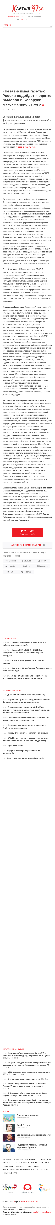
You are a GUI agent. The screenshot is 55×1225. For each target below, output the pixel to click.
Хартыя (27, 8)
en (26, 19)
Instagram (43, 566)
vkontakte (12, 566)
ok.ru (27, 566)
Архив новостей (35, 17)
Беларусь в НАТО (10, 1173)
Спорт (5, 1163)
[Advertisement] (27, 58)
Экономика (30, 1159)
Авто (29, 1166)
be (18, 19)
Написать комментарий (27, 545)
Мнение (6, 1111)
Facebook (11, 561)
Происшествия (44, 1159)
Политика (7, 1159)
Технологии (8, 1166)
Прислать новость (16, 17)
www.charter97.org (30, 1202)
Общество (18, 1159)
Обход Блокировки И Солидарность (18, 1169)
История (25, 1163)
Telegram (27, 572)
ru (22, 19)
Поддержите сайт (27, 532)
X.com (43, 561)
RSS (12, 572)
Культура (14, 1163)
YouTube (27, 561)
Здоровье (20, 1166)
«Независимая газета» (25, 147)
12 (43, 105)
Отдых (36, 1166)
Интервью (45, 1163)
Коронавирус (43, 1169)
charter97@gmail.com (42, 1212)
